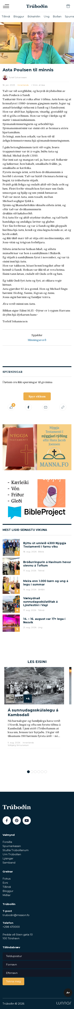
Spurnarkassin (12, 846)
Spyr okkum (37, 396)
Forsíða (7, 842)
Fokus (6, 878)
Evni (5, 882)
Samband (9, 862)
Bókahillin (34, 16)
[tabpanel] (34, 717)
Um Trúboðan (12, 854)
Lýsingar (8, 858)
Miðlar (6, 895)
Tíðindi (6, 16)
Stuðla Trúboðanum (16, 850)
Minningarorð (37, 340)
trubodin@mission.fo (16, 915)
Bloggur (18, 16)
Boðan (57, 16)
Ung (46, 16)
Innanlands (23, 85)
